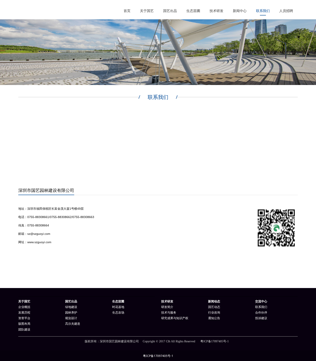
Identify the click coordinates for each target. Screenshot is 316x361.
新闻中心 (240, 10)
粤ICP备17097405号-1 (158, 356)
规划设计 (71, 318)
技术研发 (216, 10)
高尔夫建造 (72, 323)
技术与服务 (168, 312)
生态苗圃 (193, 10)
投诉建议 (261, 318)
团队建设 (24, 329)
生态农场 (118, 312)
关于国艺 (147, 10)
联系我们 (263, 10)
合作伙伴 (261, 312)
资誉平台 (24, 318)
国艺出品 (170, 10)
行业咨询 (214, 312)
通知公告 (214, 318)
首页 (127, 10)
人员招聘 (286, 10)
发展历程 (24, 312)
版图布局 (24, 323)
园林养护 (71, 312)
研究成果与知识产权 (174, 318)
